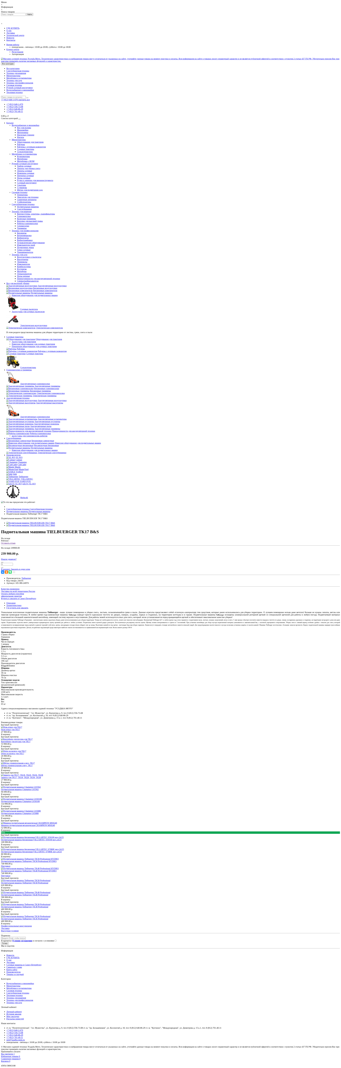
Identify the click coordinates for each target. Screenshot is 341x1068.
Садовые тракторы (25, 149)
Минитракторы (13, 76)
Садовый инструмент (27, 183)
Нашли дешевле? (9, 559)
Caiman (19, 460)
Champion (22, 462)
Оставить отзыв (8, 543)
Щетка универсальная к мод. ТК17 (17, 765)
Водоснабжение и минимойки (20, 90)
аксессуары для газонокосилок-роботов (29, 436)
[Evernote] (10, 572)
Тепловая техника (14, 92)
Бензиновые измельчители (45, 290)
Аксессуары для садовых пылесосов (28, 311)
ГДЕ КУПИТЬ (12, 28)
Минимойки (22, 130)
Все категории (13, 68)
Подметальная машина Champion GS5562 (20, 789)
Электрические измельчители (49, 328)
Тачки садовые (24, 250)
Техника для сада (14, 80)
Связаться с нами (14, 967)
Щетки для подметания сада (30, 190)
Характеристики (13, 605)
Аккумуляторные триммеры (47, 386)
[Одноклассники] (6, 572)
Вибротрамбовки (25, 240)
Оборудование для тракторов (30, 142)
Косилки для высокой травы (30, 221)
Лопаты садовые (24, 171)
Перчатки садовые (25, 175)
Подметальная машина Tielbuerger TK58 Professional (24, 883)
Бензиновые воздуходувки (45, 288)
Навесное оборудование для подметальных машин (35, 295)
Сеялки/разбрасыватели (28, 281)
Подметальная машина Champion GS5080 (20, 813)
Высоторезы (22, 259)
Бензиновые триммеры (40, 391)
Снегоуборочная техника (17, 71)
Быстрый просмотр (10, 725)
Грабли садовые (24, 166)
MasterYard (24, 469)
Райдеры (21, 144)
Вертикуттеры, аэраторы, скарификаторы (36, 214)
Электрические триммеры (44, 396)
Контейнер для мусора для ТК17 (16, 741)
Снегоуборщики (24, 209)
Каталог (10, 123)
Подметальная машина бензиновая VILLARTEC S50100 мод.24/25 (31, 840)
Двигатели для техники (27, 197)
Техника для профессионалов (19, 83)
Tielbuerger (23, 476)
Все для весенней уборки (17, 283)
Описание (11, 603)
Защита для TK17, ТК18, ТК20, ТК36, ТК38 (21, 777)
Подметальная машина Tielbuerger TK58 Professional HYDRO (29, 861)
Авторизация (18, 54)
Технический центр (15, 35)
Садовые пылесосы (29, 309)
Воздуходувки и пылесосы (29, 257)
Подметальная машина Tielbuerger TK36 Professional (24, 919)
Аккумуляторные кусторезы (47, 421)
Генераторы (22, 195)
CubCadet (22, 464)
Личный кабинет (14, 1012)
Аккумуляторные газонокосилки (35, 384)
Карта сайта (11, 969)
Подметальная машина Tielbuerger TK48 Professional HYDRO (29, 871)
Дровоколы (22, 262)
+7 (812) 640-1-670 (14, 104)
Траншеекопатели (25, 252)
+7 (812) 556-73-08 (14, 107)
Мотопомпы (22, 132)
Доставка (10, 33)
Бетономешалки (24, 235)
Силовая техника (14, 85)
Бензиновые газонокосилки (46, 388)
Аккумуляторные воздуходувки (52, 286)
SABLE (19, 472)
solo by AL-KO (29, 484)
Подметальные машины (28, 207)
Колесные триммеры (26, 219)
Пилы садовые (23, 178)
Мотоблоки (22, 159)
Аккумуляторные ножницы (46, 424)
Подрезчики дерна (25, 247)
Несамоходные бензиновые (46, 445)
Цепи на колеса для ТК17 (12, 753)
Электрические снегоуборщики (52, 452)
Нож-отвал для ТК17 (10, 729)
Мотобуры (22, 271)
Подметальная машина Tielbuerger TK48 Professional (24, 895)
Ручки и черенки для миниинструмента (35, 180)
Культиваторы (23, 156)
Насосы (20, 137)
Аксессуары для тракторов (24, 342)
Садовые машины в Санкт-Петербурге (23, 965)
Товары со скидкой (15, 974)
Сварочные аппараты (26, 199)
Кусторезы (22, 269)
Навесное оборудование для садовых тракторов (33, 344)
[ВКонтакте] (2, 572)
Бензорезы (22, 233)
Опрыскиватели (24, 274)
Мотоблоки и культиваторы (19, 78)
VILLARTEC (27, 479)
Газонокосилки (24, 216)
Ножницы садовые (25, 173)
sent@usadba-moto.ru (15, 1040)
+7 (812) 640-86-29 (14, 109)
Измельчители (23, 264)
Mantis (18, 467)
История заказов (13, 1014)
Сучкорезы (22, 187)
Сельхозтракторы (25, 151)
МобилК (24, 497)
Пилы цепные (23, 276)
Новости (10, 38)
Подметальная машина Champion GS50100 (20, 801)
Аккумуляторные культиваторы (52, 419)
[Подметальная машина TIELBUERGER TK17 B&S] (30, 523)
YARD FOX (25, 481)
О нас (9, 30)
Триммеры (22, 228)
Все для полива (24, 128)
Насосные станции (25, 135)
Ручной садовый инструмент (19, 87)
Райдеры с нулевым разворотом (31, 147)
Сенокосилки (23, 226)
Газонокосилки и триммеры (19, 370)
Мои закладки (12, 1016)
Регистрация (17, 52)
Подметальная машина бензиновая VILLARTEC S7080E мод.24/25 (31, 852)
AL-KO (19, 457)
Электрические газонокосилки (51, 393)
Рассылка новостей (15, 1019)
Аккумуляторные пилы (40, 426)
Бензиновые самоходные (43, 441)
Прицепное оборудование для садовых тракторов (34, 346)
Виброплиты (23, 238)
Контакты (10, 40)
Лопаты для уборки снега (28, 168)
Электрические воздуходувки (33, 325)
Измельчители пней (26, 245)
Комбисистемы (24, 266)
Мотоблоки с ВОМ (25, 161)
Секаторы (21, 185)
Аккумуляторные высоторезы (49, 403)
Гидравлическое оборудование (31, 243)
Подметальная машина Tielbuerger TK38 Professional (24, 907)
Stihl (15, 474)
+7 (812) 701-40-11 (14, 111)
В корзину (5, 734)
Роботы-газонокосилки (27, 223)
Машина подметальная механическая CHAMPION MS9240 (28, 825)
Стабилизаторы (24, 202)
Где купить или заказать (17, 608)
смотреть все (24, 100)
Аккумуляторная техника (17, 398)
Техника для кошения (16, 73)
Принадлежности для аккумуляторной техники (38, 278)
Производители (13, 455)
